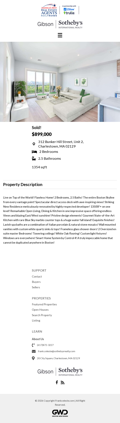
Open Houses (40, 309)
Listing (36, 320)
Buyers (36, 281)
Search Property (42, 315)
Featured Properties (44, 304)
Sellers (36, 287)
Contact (37, 276)
